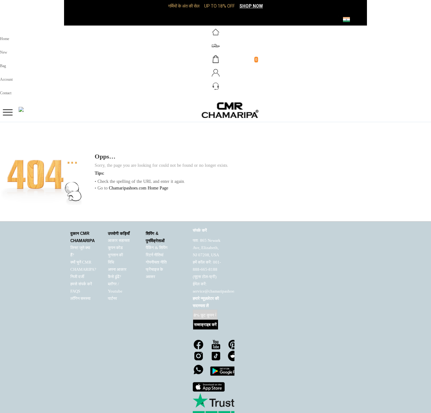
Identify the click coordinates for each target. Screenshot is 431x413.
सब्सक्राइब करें (205, 324)
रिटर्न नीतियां (154, 255)
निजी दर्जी (77, 277)
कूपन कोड (115, 248)
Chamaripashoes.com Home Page (138, 188)
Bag (3, 66)
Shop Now (251, 6)
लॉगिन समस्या (80, 298)
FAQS (75, 291)
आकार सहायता (119, 240)
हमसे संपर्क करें (81, 284)
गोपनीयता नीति (156, 262)
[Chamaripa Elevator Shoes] (215, 110)
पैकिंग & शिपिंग (157, 248)
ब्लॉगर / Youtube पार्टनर (115, 291)
